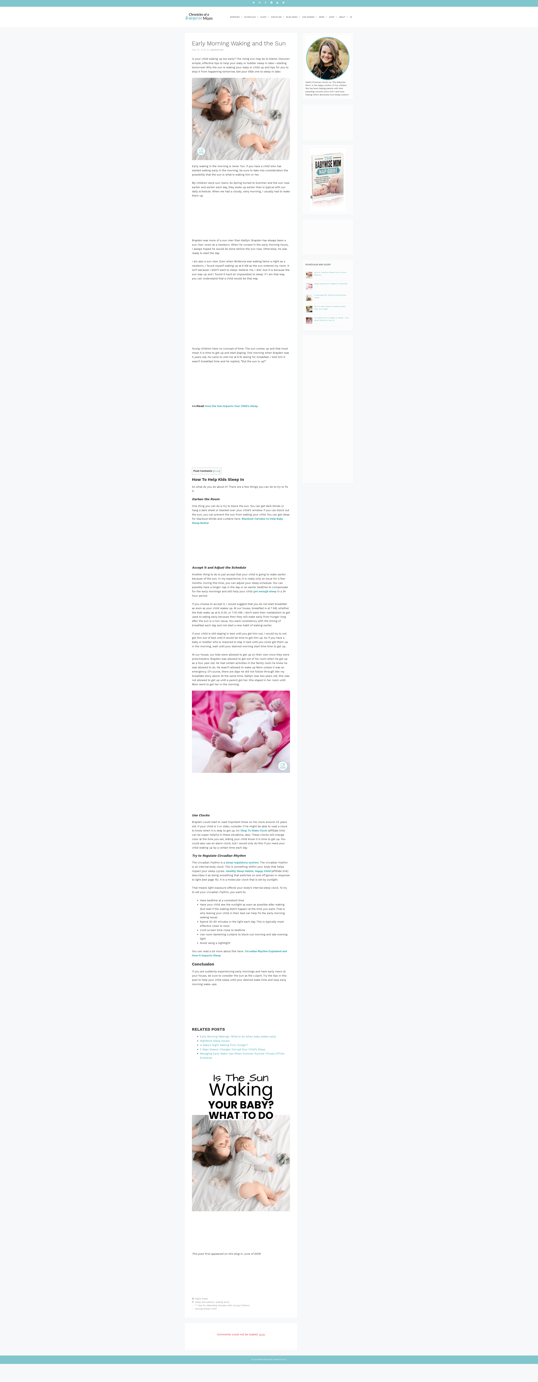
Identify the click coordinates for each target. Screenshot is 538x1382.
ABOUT (342, 17)
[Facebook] (265, 2)
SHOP (331, 17)
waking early (222, 1302)
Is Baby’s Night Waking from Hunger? (224, 1045)
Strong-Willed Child (206, 1308)
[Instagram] (259, 2)
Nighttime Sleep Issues (215, 1040)
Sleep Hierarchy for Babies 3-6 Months (330, 284)
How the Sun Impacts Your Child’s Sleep (231, 406)
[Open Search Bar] (351, 17)
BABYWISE (235, 17)
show (216, 471)
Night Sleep (201, 1298)
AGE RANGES (308, 17)
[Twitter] (253, 2)
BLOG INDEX (292, 17)
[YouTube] (277, 2)
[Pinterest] (271, 2)
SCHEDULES (250, 17)
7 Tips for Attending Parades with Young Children (222, 1305)
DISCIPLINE (276, 17)
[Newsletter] (283, 2)
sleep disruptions (204, 1302)
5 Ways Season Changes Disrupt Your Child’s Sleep (232, 1049)
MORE (321, 17)
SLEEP (263, 17)
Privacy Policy (279, 1360)
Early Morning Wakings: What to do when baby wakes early (238, 1036)
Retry (262, 1335)
